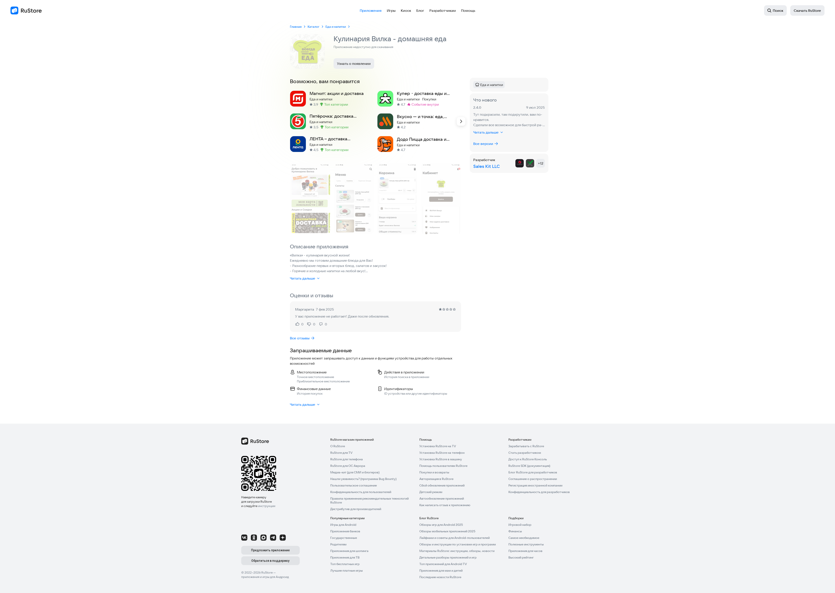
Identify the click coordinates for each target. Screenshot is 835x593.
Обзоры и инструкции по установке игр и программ (457, 544)
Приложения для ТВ (345, 557)
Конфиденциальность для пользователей (360, 492)
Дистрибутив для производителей (355, 509)
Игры (391, 10)
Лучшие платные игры (346, 570)
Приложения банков (345, 531)
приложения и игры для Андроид (265, 577)
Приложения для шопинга (349, 551)
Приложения (371, 10)
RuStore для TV (341, 453)
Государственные (343, 538)
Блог (420, 10)
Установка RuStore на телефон (442, 453)
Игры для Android (343, 525)
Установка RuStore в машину (440, 459)
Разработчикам (442, 10)
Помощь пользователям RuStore (443, 466)
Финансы (515, 531)
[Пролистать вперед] (461, 121)
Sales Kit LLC (486, 166)
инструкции (266, 506)
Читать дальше (302, 278)
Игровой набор (519, 525)
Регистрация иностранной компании (535, 485)
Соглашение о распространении (532, 479)
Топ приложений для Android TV (443, 564)
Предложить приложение (270, 550)
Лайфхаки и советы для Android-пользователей (454, 538)
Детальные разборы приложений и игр (448, 557)
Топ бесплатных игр (345, 564)
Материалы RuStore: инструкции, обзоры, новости (456, 551)
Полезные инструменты (526, 544)
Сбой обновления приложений (442, 485)
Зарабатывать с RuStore (526, 446)
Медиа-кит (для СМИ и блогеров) (354, 472)
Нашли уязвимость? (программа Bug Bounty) (363, 479)
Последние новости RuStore (440, 577)
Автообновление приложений (441, 498)
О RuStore (337, 446)
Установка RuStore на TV (437, 446)
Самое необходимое (523, 538)
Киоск (406, 10)
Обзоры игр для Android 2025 (441, 525)
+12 (540, 163)
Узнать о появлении (354, 63)
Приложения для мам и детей (441, 570)
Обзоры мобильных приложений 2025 (447, 531)
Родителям (338, 544)
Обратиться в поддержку (270, 560)
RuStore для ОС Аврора (347, 466)
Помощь (468, 10)
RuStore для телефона (346, 459)
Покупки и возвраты (434, 472)
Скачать (807, 10)
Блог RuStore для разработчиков (532, 472)
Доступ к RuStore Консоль (527, 459)
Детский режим (430, 492)
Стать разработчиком (524, 453)
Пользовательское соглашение (353, 485)
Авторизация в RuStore (436, 479)
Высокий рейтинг (521, 557)
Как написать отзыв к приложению (444, 505)
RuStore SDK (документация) (529, 466)
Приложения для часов (525, 551)
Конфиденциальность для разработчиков (539, 492)
